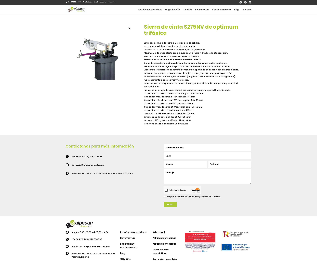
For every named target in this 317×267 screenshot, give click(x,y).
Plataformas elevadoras (150, 10)
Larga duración (172, 10)
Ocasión (188, 10)
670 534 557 (96, 156)
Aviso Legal (159, 232)
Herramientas (202, 10)
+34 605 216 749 (79, 239)
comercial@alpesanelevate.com (87, 165)
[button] (129, 28)
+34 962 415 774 (79, 156)
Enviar (170, 204)
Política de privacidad (164, 238)
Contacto (246, 10)
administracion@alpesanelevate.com (90, 246)
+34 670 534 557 (74, 2)
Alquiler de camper (221, 10)
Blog (236, 10)
